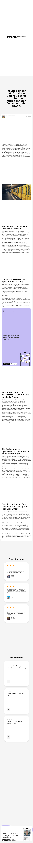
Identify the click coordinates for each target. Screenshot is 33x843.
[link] (16, 673)
